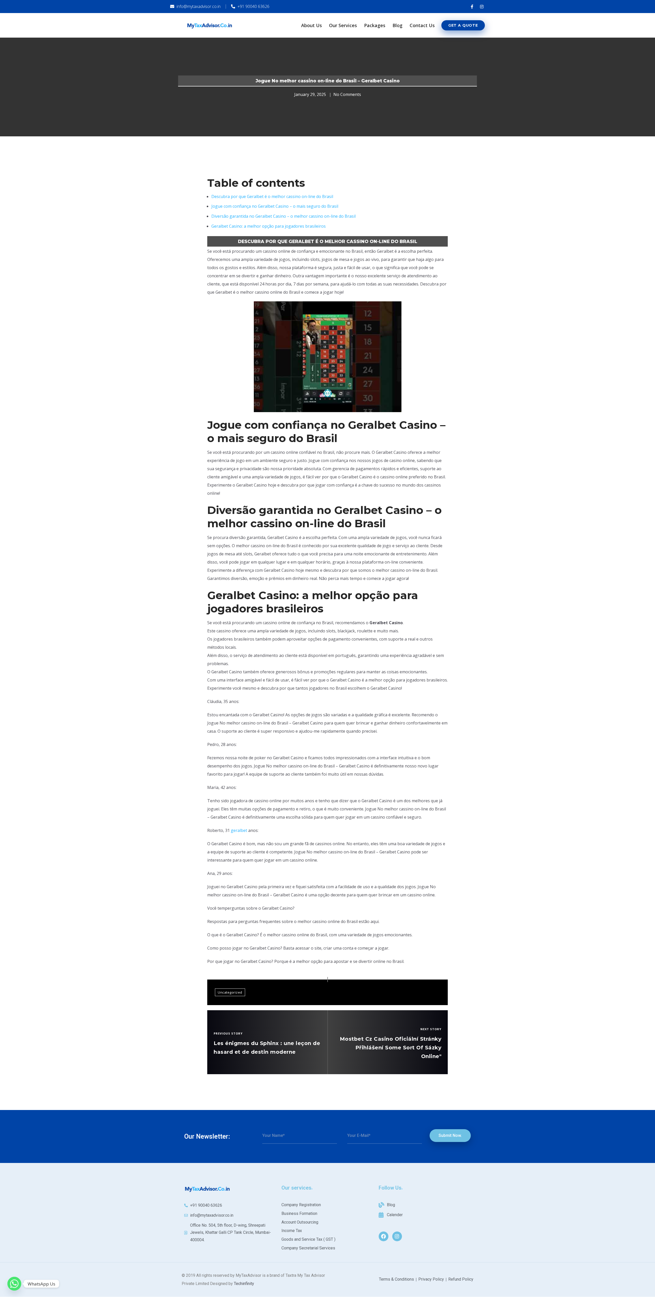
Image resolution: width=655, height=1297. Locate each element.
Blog (397, 25)
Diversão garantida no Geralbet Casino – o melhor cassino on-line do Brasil (283, 216)
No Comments (347, 94)
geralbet (239, 830)
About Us (311, 25)
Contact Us (422, 25)
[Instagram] (397, 1236)
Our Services (343, 25)
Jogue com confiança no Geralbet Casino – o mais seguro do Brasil (274, 206)
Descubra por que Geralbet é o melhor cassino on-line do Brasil (272, 196)
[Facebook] (383, 1236)
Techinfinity (244, 1283)
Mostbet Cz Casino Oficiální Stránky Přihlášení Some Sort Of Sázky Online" (391, 1047)
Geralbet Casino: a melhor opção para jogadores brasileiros (268, 226)
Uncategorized (230, 992)
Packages (374, 25)
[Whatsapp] (14, 1284)
